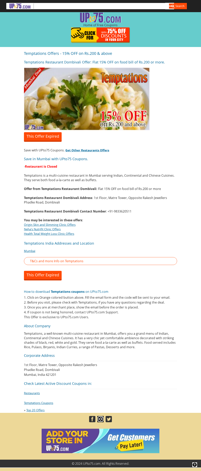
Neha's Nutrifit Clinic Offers (42, 229)
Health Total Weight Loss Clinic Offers (49, 234)
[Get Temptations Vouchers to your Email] (87, 98)
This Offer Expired (42, 136)
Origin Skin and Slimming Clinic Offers (50, 225)
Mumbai (29, 251)
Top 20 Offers (35, 410)
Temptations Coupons (38, 403)
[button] (100, 261)
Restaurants (32, 393)
